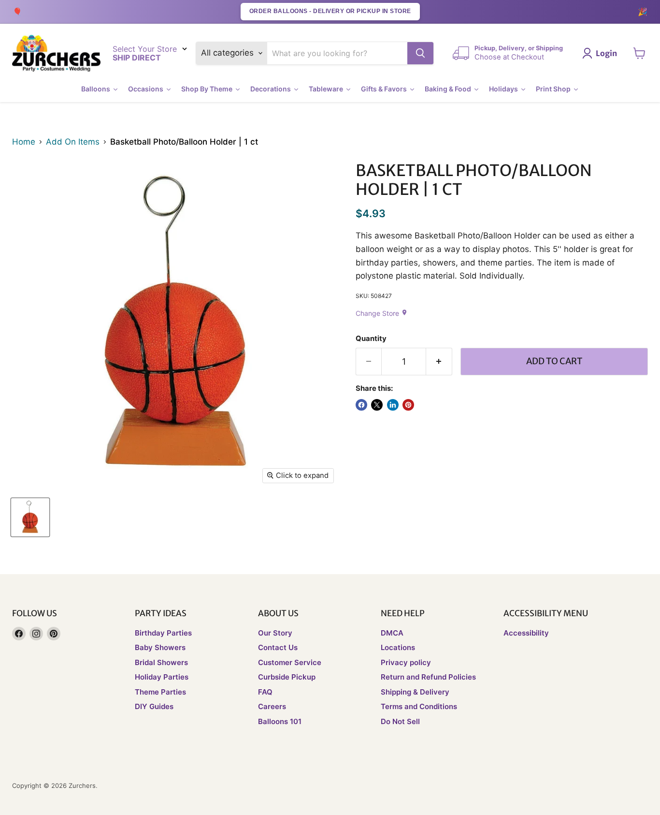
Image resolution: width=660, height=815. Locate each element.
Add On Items (73, 142)
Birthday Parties (163, 632)
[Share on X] (377, 405)
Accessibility (526, 632)
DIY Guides (154, 706)
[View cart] (639, 53)
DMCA (392, 632)
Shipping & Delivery (415, 691)
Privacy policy (406, 662)
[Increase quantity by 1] (439, 361)
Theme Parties (160, 691)
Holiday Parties (161, 677)
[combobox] (337, 53)
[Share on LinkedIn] (393, 405)
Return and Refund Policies (428, 677)
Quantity (371, 339)
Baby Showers (160, 647)
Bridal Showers (161, 662)
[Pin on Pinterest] (408, 405)
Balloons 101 (279, 721)
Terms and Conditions (419, 706)
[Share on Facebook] (361, 405)
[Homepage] (56, 53)
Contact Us (278, 647)
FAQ (265, 691)
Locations (398, 647)
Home (23, 142)
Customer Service (289, 662)
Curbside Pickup (287, 677)
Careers (272, 706)
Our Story (275, 632)
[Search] (420, 53)
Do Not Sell (400, 721)
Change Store (382, 313)
